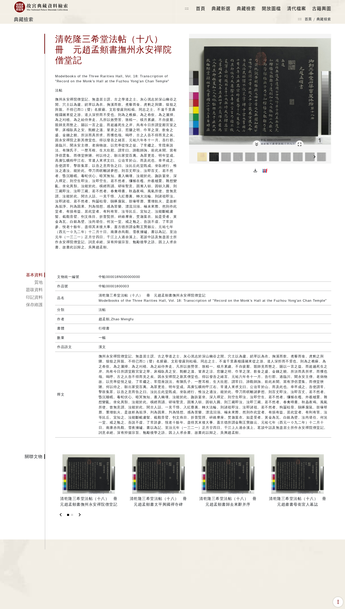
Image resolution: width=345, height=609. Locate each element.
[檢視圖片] (202, 157)
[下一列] (328, 157)
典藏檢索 (323, 18)
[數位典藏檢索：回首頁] (41, 7)
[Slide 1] (68, 515)
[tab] (29, 275)
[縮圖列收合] (257, 144)
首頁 (308, 18)
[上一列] (192, 157)
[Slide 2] (72, 515)
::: (187, 8)
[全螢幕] (299, 144)
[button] (255, 170)
